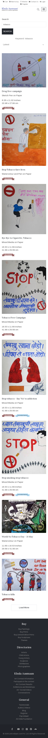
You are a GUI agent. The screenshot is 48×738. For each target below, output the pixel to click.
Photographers (24, 666)
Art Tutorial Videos (24, 690)
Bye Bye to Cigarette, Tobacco (16, 238)
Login (43, 2)
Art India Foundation (24, 719)
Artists (24, 652)
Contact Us (34, 2)
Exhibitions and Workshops (24, 687)
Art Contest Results (24, 684)
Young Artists (24, 658)
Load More (24, 607)
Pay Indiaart (24, 716)
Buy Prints (24, 632)
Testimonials (24, 705)
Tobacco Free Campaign (14, 317)
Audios (21, 708)
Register (25, 4)
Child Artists (24, 655)
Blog (24, 711)
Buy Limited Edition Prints (24, 635)
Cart (6, 2)
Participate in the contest (24, 681)
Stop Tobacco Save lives (13, 169)
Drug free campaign (12, 91)
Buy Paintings (24, 629)
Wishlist (24, 2)
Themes (24, 640)
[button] (38, 10)
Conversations (24, 693)
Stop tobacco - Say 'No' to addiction (19, 398)
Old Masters (24, 664)
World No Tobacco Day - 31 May (17, 536)
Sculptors (24, 661)
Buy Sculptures (24, 637)
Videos (27, 708)
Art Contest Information (24, 679)
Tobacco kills (8, 594)
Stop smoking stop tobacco (15, 477)
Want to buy (15, 2)
